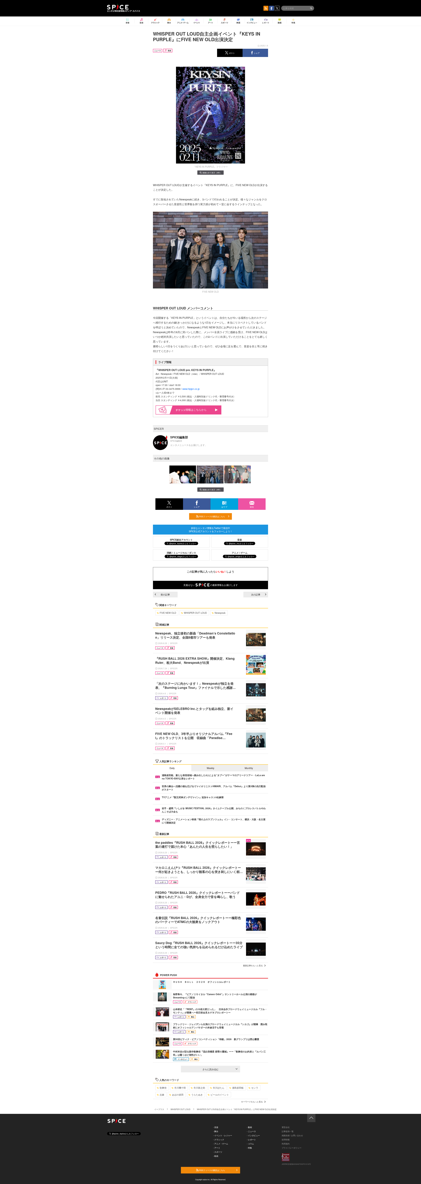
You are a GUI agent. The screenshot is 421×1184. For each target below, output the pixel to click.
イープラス (159, 1109)
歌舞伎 (163, 1087)
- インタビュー (253, 1135)
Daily (172, 768)
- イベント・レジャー (222, 1135)
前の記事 (165, 594)
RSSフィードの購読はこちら (212, 516)
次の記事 (255, 594)
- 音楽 (215, 1127)
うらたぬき (197, 1094)
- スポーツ (217, 1151)
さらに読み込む (210, 1069)
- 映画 (215, 1156)
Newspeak (220, 612)
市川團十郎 (180, 1087)
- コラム (250, 1143)
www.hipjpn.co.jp (191, 388)
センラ (254, 1087)
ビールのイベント (219, 1094)
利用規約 (286, 1143)
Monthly (249, 768)
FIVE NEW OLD (168, 612)
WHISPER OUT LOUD (195, 612)
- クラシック (218, 1139)
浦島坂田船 (238, 1087)
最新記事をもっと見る (253, 965)
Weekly (210, 768)
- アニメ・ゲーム (220, 1143)
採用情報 (286, 1139)
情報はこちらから (196, 410)
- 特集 (249, 1147)
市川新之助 (199, 1087)
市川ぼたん (218, 1087)
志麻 (162, 1094)
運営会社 (286, 1127)
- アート (216, 1147)
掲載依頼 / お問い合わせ (292, 1135)
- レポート (251, 1139)
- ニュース (251, 1131)
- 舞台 (215, 1131)
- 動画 (249, 1127)
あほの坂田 (178, 1094)
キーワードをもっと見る (252, 1101)
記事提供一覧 (288, 1131)
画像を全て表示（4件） (212, 172)
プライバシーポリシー (291, 1147)
